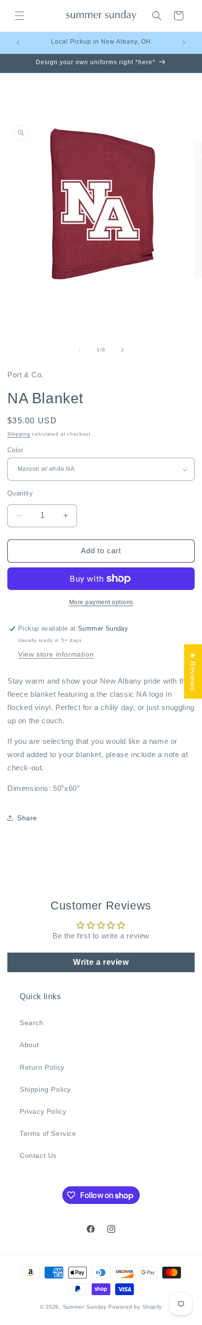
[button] (19, 15)
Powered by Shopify (135, 1307)
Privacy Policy (43, 1111)
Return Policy (42, 1067)
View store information (56, 654)
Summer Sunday (85, 1307)
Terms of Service (48, 1133)
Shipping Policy (45, 1089)
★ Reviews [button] (193, 671)
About (29, 1045)
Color (15, 450)
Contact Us (38, 1155)
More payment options (101, 602)
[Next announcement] (184, 42)
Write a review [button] (100, 962)
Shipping (18, 434)
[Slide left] (79, 350)
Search (32, 1023)
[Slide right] (122, 350)
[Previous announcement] (18, 42)
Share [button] (27, 818)
